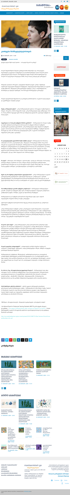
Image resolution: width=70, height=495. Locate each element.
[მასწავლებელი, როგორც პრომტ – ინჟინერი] (8, 403)
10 (55, 156)
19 (59, 159)
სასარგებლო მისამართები (9, 473)
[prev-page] (2, 388)
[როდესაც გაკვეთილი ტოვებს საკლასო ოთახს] (43, 364)
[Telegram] (30, 340)
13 (62, 156)
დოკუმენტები (5, 471)
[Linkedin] (18, 340)
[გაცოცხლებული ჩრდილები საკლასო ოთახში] (38, 447)
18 (57, 159)
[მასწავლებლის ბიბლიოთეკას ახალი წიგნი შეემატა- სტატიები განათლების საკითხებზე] (61, 29)
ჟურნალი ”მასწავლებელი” (9, 465)
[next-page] (5, 388)
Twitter (65, 480)
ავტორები (4, 469)
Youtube (67, 483)
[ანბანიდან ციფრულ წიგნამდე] (21, 447)
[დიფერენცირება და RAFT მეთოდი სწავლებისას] (38, 430)
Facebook (56, 480)
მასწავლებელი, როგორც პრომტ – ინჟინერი (7, 411)
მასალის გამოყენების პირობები (11, 475)
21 (64, 159)
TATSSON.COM (27, 491)
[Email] (22, 340)
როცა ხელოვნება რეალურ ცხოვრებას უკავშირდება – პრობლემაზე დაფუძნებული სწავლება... (12, 433)
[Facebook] (61, 1)
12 (59, 156)
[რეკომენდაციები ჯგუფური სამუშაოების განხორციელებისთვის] (3, 447)
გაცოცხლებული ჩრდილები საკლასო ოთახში (47, 448)
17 (55, 159)
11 (57, 156)
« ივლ (56, 167)
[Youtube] (67, 1)
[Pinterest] (10, 340)
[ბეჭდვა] (26, 340)
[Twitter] (64, 1)
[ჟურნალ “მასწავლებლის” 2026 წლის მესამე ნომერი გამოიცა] (61, 82)
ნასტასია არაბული (13, 59)
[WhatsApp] (14, 340)
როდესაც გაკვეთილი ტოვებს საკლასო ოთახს (43, 371)
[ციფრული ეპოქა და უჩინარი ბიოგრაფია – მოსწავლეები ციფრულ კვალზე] (43, 403)
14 (64, 156)
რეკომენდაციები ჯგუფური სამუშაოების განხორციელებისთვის (14, 447)
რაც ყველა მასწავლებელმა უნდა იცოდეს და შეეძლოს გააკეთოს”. (27, 308)
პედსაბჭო (4, 467)
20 (62, 159)
